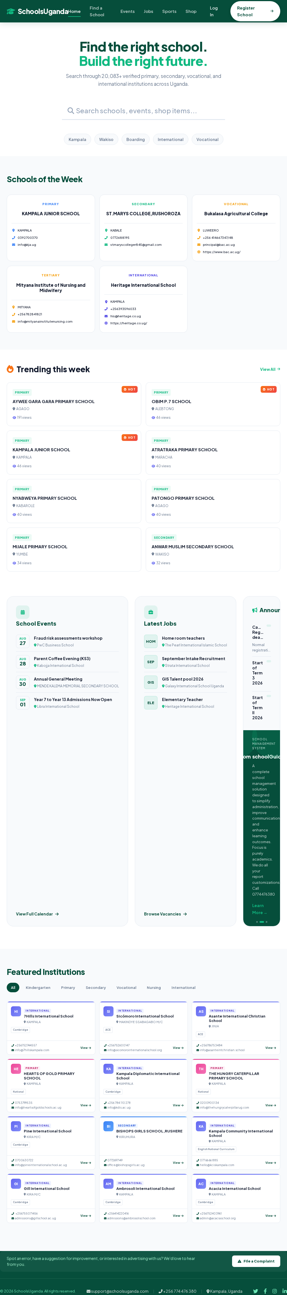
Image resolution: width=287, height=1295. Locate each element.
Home (74, 11)
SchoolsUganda (43, 11)
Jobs (148, 11)
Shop (191, 11)
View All (268, 369)
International (171, 139)
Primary (68, 987)
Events (128, 11)
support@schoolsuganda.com (120, 1291)
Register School (246, 11)
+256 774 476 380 (179, 1291)
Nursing (154, 987)
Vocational (207, 139)
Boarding (135, 139)
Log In (214, 11)
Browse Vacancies (162, 913)
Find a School (97, 11)
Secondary (96, 987)
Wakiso (106, 139)
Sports (169, 11)
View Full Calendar (34, 913)
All (13, 987)
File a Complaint (259, 1261)
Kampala (77, 139)
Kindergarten (38, 987)
